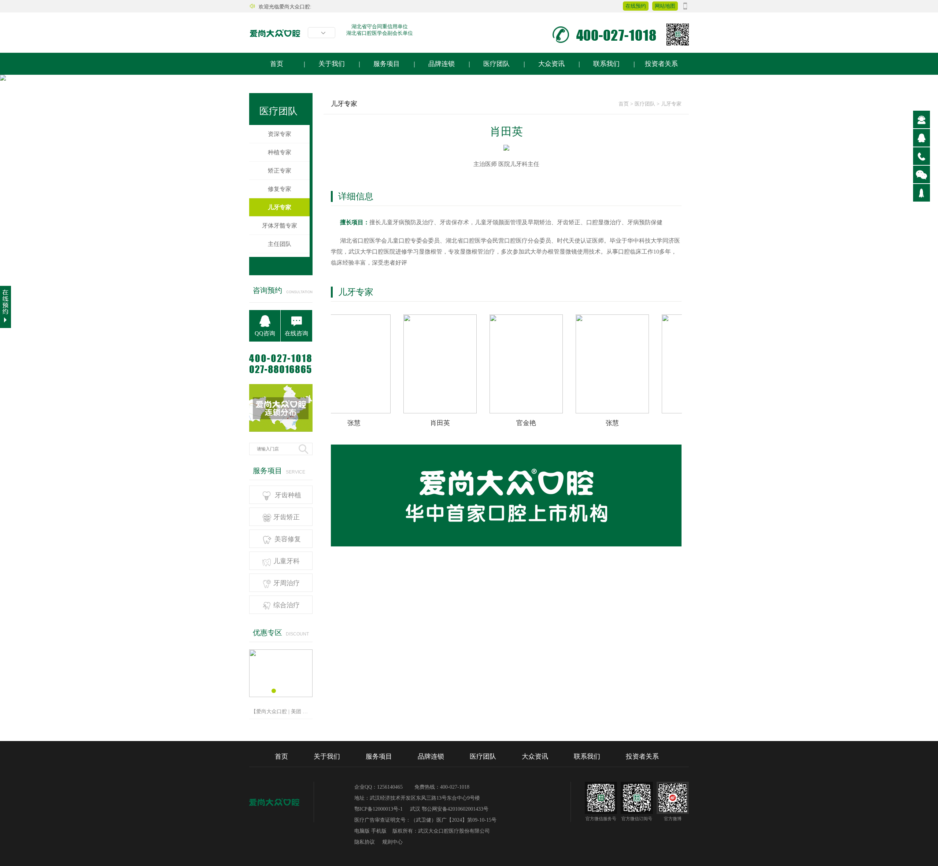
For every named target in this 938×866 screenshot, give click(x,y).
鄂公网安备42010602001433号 (455, 809)
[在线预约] (5, 307)
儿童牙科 (281, 561)
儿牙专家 (671, 104)
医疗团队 (496, 63)
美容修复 (281, 539)
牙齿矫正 (281, 517)
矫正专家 (279, 170)
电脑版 (362, 831)
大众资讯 (551, 63)
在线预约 (635, 6)
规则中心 (392, 842)
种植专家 (279, 152)
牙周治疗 (281, 583)
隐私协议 (364, 842)
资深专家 (279, 134)
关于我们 (331, 63)
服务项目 (386, 63)
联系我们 (606, 63)
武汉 (416, 809)
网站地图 (665, 6)
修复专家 (279, 189)
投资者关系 (661, 63)
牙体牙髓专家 (279, 225)
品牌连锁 (441, 63)
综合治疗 (281, 605)
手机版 (379, 831)
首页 (276, 63)
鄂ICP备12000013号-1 (378, 809)
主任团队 (279, 244)
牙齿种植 (281, 495)
